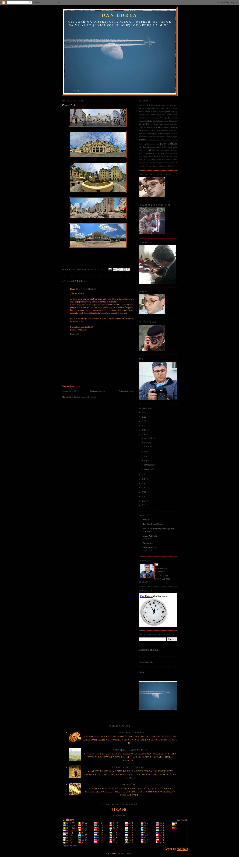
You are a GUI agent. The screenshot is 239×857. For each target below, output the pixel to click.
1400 (140, 105)
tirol (163, 159)
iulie (146, 442)
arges (175, 105)
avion (147, 108)
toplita (175, 159)
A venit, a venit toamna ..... (130, 767)
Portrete (150, 149)
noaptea (174, 137)
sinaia (145, 156)
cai (159, 111)
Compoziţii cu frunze (130, 732)
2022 (144, 416)
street (153, 159)
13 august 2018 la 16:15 (86, 288)
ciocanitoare (143, 118)
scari (175, 153)
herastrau (147, 127)
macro (149, 133)
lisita (175, 130)
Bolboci (141, 111)
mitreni (150, 137)
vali (146, 166)
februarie (148, 464)
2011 (144, 492)
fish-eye (142, 124)
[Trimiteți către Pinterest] (128, 269)
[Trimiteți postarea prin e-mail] (110, 269)
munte (169, 136)
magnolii (154, 133)
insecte (173, 127)
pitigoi (158, 147)
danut (166, 121)
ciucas (157, 118)
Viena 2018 (149, 446)
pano (140, 144)
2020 (144, 425)
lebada (170, 130)
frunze (161, 124)
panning (174, 140)
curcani (161, 121)
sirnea (154, 156)
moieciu (156, 137)
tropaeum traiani (163, 163)
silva (140, 156)
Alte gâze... (130, 784)
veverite (159, 166)
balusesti (159, 108)
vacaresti (173, 162)
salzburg (170, 153)
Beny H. (146, 519)
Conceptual (164, 118)
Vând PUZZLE (149, 547)
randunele (174, 150)
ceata (153, 114)
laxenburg (164, 130)
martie (147, 460)
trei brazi (153, 163)
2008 (144, 505)
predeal (166, 150)
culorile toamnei (152, 121)
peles (140, 147)
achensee (157, 105)
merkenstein (143, 137)
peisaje (172, 143)
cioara (175, 115)
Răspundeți (74, 333)
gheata (166, 124)
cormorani (173, 118)
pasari (163, 143)
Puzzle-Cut (147, 543)
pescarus (152, 147)
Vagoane (142, 166)
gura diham (173, 124)
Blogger (126, 853)
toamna (168, 159)
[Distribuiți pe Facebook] (124, 269)
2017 (144, 474)
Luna (141, 672)
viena (164, 166)
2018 (144, 434)
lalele (158, 130)
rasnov (141, 153)
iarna (160, 127)
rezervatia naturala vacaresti (155, 153)
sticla (140, 159)
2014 (144, 478)
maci (144, 133)
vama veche (152, 166)
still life (147, 159)
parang (152, 144)
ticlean (159, 159)
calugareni (165, 111)
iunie (146, 451)
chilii (164, 115)
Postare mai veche (126, 390)
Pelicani (146, 147)
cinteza (169, 115)
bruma (147, 111)
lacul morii (152, 130)
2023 (144, 412)
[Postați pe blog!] (118, 269)
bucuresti (154, 111)
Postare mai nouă (69, 390)
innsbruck (166, 127)
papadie (146, 144)
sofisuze (160, 156)
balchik (152, 108)
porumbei (159, 150)
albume (163, 105)
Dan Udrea (119, 15)
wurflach (169, 166)
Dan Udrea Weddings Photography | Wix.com (158, 530)
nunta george (151, 140)
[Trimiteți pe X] (121, 269)
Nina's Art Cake (149, 535)
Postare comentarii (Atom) (85, 397)
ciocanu (151, 118)
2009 (144, 500)
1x (144, 105)
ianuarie (147, 469)
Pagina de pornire (97, 390)
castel (148, 115)
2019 (148, 105)
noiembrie (148, 438)
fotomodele (154, 124)
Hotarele (154, 127)
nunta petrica (161, 140)
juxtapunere (143, 130)
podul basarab (167, 147)
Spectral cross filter (170, 156)
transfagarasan (143, 163)
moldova (162, 136)
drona (171, 121)
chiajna (158, 115)
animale (170, 105)
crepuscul (142, 121)
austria (141, 108)
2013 (144, 483)
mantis (160, 133)
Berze (164, 108)
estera (175, 121)
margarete (167, 133)
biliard (175, 108)
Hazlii (141, 127)
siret (149, 156)
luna (140, 133)
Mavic (174, 133)
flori (147, 123)
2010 (144, 496)
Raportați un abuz (148, 649)
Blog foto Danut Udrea (152, 524)
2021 (144, 421)
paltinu (168, 140)
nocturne (142, 139)
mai (146, 455)
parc (157, 144)
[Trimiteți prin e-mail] (114, 269)
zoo (174, 166)
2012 (144, 487)
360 (152, 105)
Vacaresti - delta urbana (130, 749)
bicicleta (169, 108)
